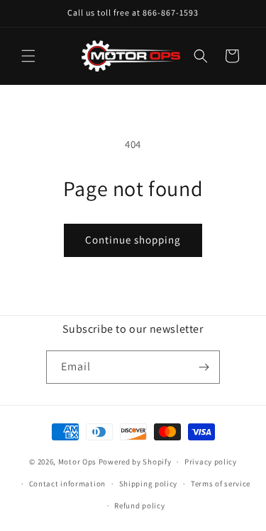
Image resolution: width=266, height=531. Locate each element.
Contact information (67, 484)
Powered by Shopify (135, 462)
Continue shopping (133, 239)
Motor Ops (77, 462)
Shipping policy (148, 484)
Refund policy (139, 505)
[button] (28, 56)
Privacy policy (210, 462)
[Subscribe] (203, 367)
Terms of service (220, 484)
